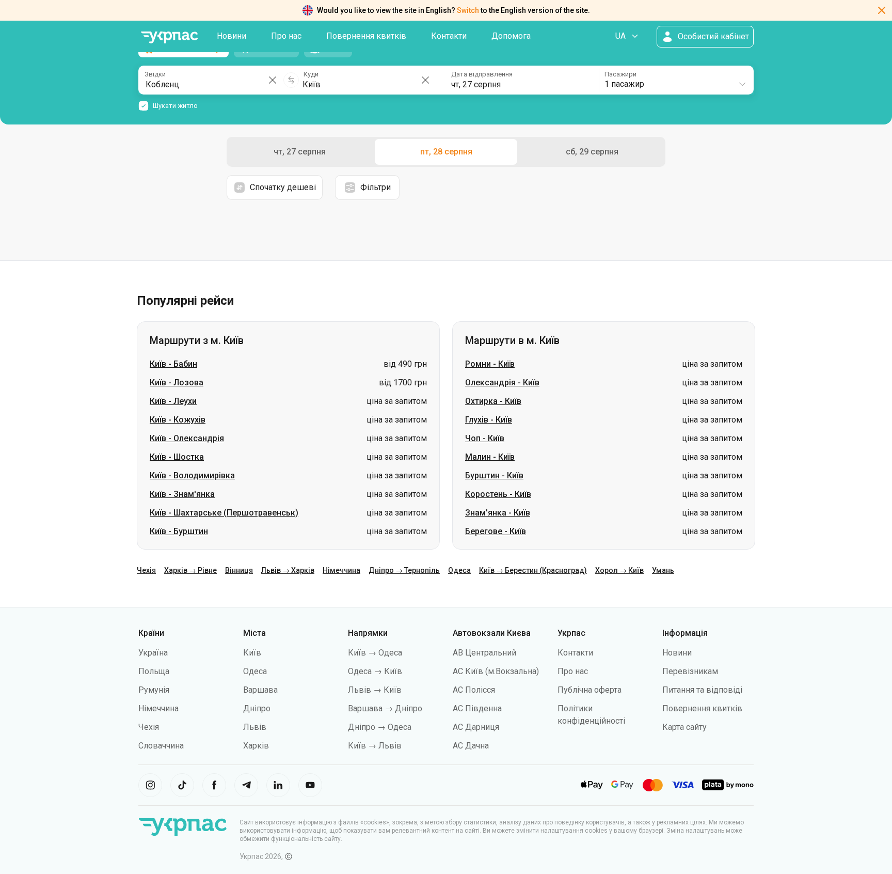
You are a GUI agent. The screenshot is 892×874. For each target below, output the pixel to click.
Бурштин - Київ (494, 475)
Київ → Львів (375, 746)
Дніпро (256, 708)
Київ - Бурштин (179, 531)
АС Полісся (474, 690)
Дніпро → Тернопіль (404, 570)
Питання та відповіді (702, 690)
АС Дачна (471, 746)
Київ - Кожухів (177, 420)
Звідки (155, 74)
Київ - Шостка (177, 457)
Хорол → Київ (619, 570)
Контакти (449, 36)
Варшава (260, 690)
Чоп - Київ (484, 438)
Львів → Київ (375, 690)
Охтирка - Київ (493, 401)
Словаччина (161, 746)
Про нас (286, 36)
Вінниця (239, 570)
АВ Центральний (484, 653)
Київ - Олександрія (187, 438)
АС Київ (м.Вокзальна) (496, 671)
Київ (252, 653)
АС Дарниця (476, 727)
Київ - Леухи (173, 401)
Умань (663, 570)
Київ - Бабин (173, 364)
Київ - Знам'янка (182, 494)
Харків (256, 746)
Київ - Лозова (176, 382)
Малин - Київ (490, 457)
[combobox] (675, 80)
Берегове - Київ (495, 531)
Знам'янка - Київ (497, 513)
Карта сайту (684, 727)
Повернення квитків (366, 36)
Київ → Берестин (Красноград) (533, 570)
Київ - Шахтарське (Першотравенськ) (224, 513)
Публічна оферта (590, 690)
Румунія (153, 690)
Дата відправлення (482, 74)
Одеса (459, 570)
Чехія (146, 570)
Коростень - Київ (498, 494)
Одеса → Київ (375, 671)
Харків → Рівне (190, 570)
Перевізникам (690, 671)
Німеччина (341, 570)
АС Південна (477, 708)
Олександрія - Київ (502, 382)
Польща (153, 671)
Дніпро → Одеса (379, 727)
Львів (254, 727)
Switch (468, 10)
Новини (231, 36)
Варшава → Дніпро (385, 708)
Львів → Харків (287, 570)
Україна (153, 653)
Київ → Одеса (375, 653)
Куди (311, 74)
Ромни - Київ (490, 364)
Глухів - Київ (488, 420)
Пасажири (620, 74)
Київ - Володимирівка (192, 475)
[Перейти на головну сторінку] (169, 37)
